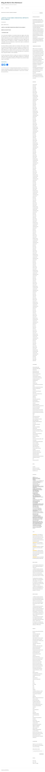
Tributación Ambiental (36, 450)
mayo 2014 (34, 279)
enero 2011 (34, 332)
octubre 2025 (35, 97)
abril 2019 (34, 201)
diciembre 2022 (35, 142)
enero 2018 (34, 221)
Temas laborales (35, 445)
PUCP (33, 688)
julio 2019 (34, 197)
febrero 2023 (35, 140)
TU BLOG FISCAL (35, 722)
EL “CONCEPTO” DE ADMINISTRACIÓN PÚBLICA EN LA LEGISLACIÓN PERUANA (38, 583)
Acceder (34, 466)
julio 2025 (34, 101)
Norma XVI (39, 508)
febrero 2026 (35, 92)
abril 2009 (34, 360)
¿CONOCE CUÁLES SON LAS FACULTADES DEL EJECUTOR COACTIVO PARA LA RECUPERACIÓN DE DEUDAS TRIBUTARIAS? (38, 553)
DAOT (34, 385)
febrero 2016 (35, 251)
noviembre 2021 (35, 160)
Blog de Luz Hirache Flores (37, 667)
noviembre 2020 (35, 176)
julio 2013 (34, 292)
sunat (40, 526)
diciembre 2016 (35, 238)
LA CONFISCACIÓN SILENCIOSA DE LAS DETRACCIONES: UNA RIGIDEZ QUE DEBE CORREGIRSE (38, 26)
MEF (33, 685)
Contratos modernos (36, 379)
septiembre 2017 (35, 226)
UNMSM (34, 689)
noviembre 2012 (35, 303)
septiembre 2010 (35, 337)
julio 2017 (34, 229)
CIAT (33, 680)
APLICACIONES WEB (36, 367)
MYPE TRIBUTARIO (36, 420)
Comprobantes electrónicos (37, 377)
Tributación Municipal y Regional (15, 67)
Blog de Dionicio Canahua (37, 724)
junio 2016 (34, 246)
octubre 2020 (35, 177)
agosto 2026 (35, 84)
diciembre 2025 (35, 95)
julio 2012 (34, 308)
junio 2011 (34, 326)
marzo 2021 (34, 170)
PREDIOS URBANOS (24, 69)
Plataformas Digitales (36, 426)
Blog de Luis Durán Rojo (36, 660)
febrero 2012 (35, 315)
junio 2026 (34, 87)
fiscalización (37, 496)
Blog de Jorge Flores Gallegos (37, 664)
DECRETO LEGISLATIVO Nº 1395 (38, 387)
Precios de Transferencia (37, 429)
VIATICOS (34, 528)
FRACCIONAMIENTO (37, 496)
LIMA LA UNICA (35, 728)
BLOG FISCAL (35, 720)
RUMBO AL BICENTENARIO (37, 729)
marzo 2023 (34, 138)
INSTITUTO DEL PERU (36, 700)
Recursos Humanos (36, 436)
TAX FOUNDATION (35, 709)
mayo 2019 (34, 199)
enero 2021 (34, 173)
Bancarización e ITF (36, 371)
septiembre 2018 (35, 210)
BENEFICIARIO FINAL (36, 372)
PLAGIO (34, 425)
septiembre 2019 (35, 194)
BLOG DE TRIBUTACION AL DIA (37, 704)
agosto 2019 (35, 196)
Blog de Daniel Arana (36, 656)
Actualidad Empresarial (36, 675)
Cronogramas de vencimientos (38, 384)
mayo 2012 (34, 311)
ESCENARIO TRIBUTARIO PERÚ (37, 645)
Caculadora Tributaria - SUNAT (38, 690)
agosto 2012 (35, 307)
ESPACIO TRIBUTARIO (36, 721)
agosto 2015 (35, 259)
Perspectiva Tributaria (36, 424)
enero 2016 (34, 253)
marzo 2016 (34, 250)
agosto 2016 (35, 243)
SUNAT (34, 676)
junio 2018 (34, 214)
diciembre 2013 (35, 286)
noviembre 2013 (35, 287)
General (34, 402)
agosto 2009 (35, 355)
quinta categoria (38, 517)
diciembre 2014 (35, 270)
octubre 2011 (35, 320)
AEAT (33, 686)
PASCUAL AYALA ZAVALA (37, 647)
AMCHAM (34, 696)
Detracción (34, 392)
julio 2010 (34, 340)
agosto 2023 (35, 132)
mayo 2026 (34, 88)
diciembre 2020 (35, 174)
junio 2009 (34, 357)
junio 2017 (34, 230)
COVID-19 (34, 381)
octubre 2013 (35, 288)
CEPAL (34, 710)
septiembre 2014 (35, 274)
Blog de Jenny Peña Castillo (37, 661)
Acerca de (7, 7)
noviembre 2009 (35, 351)
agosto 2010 (35, 339)
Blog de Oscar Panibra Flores (37, 732)
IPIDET (34, 683)
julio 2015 (34, 261)
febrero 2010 (35, 347)
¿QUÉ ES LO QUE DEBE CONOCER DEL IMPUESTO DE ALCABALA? (14, 18)
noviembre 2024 (35, 112)
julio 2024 (34, 117)
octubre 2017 (35, 225)
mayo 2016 (34, 247)
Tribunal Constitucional (36, 679)
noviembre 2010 (35, 335)
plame (41, 512)
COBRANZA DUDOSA (36, 480)
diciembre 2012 (35, 302)
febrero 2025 (35, 108)
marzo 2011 (34, 330)
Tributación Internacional (37, 452)
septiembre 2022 (35, 146)
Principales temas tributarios (37, 668)
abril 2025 (34, 105)
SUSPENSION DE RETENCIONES (38, 441)
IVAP (33, 414)
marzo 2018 (34, 218)
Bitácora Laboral (35, 672)
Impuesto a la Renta (36, 408)
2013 (34, 477)
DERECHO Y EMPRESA (36, 725)
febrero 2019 (35, 203)
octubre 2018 (35, 209)
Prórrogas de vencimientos (37, 433)
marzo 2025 (34, 107)
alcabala (2, 69)
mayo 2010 (34, 343)
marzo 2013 (34, 298)
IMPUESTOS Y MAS (36, 713)
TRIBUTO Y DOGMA (36, 726)
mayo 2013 (34, 295)
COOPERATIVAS (35, 380)
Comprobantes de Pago (37, 376)
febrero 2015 (35, 267)
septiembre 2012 (35, 306)
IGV (34, 498)
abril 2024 (34, 121)
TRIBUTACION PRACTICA (36, 702)
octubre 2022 (35, 145)
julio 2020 (34, 181)
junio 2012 (34, 310)
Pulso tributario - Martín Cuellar (38, 637)
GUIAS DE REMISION (36, 404)
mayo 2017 (34, 231)
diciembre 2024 (35, 111)
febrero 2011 (35, 331)
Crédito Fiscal (35, 383)
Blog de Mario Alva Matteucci (11, 3)
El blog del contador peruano (37, 639)
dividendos (35, 487)
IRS (33, 716)
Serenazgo (37, 526)
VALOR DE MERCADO (37, 527)
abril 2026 (34, 89)
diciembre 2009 (35, 349)
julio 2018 (34, 213)
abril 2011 (34, 328)
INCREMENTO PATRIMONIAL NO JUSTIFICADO (38, 506)
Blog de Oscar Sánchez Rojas (37, 659)
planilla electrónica (35, 513)
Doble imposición (37, 488)
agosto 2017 (35, 227)
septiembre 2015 (35, 258)
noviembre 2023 (35, 128)
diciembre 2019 (35, 190)
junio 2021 (34, 166)
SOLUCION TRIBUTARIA (36, 633)
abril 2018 (34, 217)
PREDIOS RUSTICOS (17, 69)
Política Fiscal (35, 428)
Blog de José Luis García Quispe (38, 657)
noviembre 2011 (35, 319)
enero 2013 (34, 300)
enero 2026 (34, 93)
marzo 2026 (34, 91)
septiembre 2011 (35, 322)
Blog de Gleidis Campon (37, 734)
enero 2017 (34, 237)
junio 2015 (34, 262)
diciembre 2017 (35, 222)
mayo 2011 (34, 327)
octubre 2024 (35, 113)
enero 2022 (34, 157)
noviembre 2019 (35, 192)
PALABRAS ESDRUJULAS (36, 701)
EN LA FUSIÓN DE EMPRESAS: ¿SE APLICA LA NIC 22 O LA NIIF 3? (38, 544)
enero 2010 (34, 348)
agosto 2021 (35, 164)
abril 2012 (34, 312)
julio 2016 (34, 245)
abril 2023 (34, 137)
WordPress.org (35, 470)
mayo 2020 (34, 184)
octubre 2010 (35, 336)
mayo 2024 (34, 120)
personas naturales (36, 512)
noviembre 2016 (35, 239)
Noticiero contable (36, 636)
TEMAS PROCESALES (36, 446)
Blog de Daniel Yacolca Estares (38, 665)
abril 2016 (34, 249)
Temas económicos (36, 444)
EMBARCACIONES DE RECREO (37, 490)
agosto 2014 (35, 275)
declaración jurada (35, 483)
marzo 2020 (34, 186)
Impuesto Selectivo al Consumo (38, 410)
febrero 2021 (35, 172)
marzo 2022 (34, 154)
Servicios (34, 437)
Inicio (2, 7)
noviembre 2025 (35, 96)
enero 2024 (34, 125)
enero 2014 (34, 284)
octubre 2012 (35, 304)
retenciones (37, 525)
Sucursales (34, 440)
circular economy (35, 375)
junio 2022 (34, 150)
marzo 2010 (34, 345)
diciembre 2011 (35, 318)
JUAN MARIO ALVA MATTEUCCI (37, 67)
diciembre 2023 (35, 127)
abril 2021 (34, 169)
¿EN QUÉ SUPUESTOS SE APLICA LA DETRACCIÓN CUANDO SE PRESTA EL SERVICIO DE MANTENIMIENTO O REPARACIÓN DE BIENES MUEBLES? (38, 609)
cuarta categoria (37, 481)
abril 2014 (34, 280)
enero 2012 (34, 316)
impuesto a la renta (37, 499)
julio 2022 (34, 149)
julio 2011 (34, 324)
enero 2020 (34, 189)
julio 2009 (34, 356)
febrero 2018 (35, 219)
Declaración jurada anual (36, 484)
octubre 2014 (35, 272)
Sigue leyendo (4, 61)
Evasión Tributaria (36, 493)
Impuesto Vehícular (38, 504)
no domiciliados (35, 508)
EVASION (37, 491)
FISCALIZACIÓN (35, 400)
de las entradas (36, 467)
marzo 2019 (34, 202)
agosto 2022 (35, 148)
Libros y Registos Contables (37, 418)
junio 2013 (34, 294)
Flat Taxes (34, 712)
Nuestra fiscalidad (36, 635)
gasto (42, 496)
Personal (34, 422)
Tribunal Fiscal (35, 677)
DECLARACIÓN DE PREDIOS (36, 482)
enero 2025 (34, 109)
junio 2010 (34, 341)
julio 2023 (34, 133)
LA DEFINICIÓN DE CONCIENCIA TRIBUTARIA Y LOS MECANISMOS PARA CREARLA (38, 579)
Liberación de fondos (36, 416)
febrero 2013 (35, 299)
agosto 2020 (35, 180)
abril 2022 (34, 153)
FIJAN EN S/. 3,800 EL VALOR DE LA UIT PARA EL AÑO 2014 (38, 548)
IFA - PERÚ (34, 684)
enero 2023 (34, 141)
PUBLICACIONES (35, 434)
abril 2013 (34, 296)
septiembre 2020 (35, 178)
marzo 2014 (34, 282)
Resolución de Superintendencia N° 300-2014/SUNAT (38, 519)
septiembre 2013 (35, 290)
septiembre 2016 (35, 242)
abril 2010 (34, 344)
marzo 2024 (34, 123)
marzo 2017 (34, 234)
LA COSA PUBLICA (35, 730)
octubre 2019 (35, 193)
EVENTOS (34, 396)
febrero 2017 (35, 235)
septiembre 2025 (35, 99)
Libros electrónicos (36, 417)
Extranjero (34, 397)
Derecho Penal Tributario (37, 391)
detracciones (36, 485)
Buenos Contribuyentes (37, 373)
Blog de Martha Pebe (36, 652)
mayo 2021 (34, 168)
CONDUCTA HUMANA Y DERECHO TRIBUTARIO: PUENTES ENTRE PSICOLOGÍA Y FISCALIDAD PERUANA (38, 30)
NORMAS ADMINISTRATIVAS (37, 421)
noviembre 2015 (35, 255)
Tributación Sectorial (36, 457)
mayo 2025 (34, 104)
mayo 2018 (34, 215)
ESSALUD (34, 491)
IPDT (33, 681)
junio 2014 (34, 278)
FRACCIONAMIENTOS (36, 401)
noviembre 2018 (35, 207)
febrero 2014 (35, 283)
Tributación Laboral (36, 453)
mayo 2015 (34, 263)
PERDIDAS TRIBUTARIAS (37, 511)
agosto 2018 (35, 211)
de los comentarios (36, 469)
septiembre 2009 (35, 353)
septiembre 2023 (35, 131)
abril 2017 (34, 233)
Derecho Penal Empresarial (37, 692)
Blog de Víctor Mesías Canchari (38, 733)
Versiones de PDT (36, 460)
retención (34, 526)
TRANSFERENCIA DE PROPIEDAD (13, 70)
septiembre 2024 (35, 115)
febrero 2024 (35, 124)
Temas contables (35, 442)
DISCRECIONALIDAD (38, 486)
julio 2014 (34, 276)
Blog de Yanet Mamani (36, 648)
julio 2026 (34, 85)
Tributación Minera (36, 454)
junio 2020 (34, 182)
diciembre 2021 (35, 158)
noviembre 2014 (35, 271)
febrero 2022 (35, 156)
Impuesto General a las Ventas (38, 409)
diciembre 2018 (35, 206)
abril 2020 (34, 185)
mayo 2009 (34, 359)
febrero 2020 (35, 188)
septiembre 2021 (35, 162)
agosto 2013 (35, 291)
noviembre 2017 (35, 223)
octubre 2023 (35, 129)
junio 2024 (34, 119)
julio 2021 (34, 165)
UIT (33, 458)
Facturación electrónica (36, 398)
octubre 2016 (35, 241)
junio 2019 (34, 198)
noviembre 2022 (35, 144)
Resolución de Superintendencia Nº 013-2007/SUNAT (38, 522)
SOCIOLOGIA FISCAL (36, 714)
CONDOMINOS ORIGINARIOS (9, 69)
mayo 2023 (34, 136)
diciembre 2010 (35, 333)
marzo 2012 (34, 314)
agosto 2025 (35, 100)
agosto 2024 (35, 116)
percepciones (35, 510)
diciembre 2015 (35, 254)
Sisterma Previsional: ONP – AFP (38, 438)
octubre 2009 (35, 352)
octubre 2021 (35, 161)
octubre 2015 (35, 257)
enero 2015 (34, 268)
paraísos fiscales (37, 510)
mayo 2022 (34, 152)
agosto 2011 (35, 323)
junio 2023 (34, 134)
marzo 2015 (34, 266)
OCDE (34, 708)
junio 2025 (34, 103)
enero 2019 (34, 205)
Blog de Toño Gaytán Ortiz (37, 663)
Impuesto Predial (36, 501)
